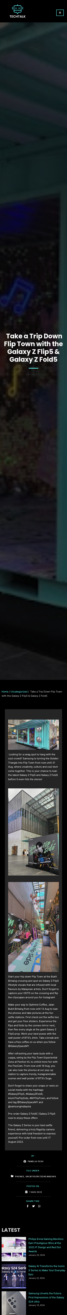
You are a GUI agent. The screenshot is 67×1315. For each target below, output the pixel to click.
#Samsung (50, 1177)
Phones (19, 1177)
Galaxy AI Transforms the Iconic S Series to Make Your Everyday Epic (46, 1270)
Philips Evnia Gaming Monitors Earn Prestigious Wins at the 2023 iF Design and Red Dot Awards (45, 1245)
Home (5, 691)
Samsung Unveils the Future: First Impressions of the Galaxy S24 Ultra (46, 1297)
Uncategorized (19, 691)
